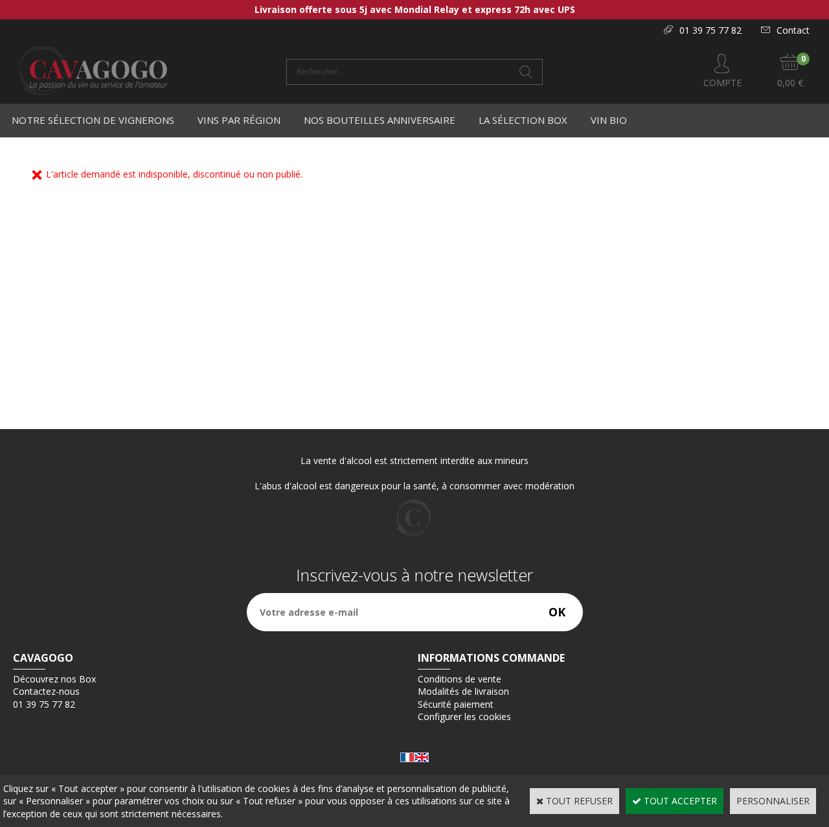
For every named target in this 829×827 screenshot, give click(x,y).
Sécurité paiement (456, 704)
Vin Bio (609, 119)
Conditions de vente (459, 679)
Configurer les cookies (464, 716)
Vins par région (239, 119)
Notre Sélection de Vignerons (93, 119)
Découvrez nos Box (54, 679)
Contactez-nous (46, 691)
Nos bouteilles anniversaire (379, 119)
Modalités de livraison (463, 691)
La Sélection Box (523, 119)
